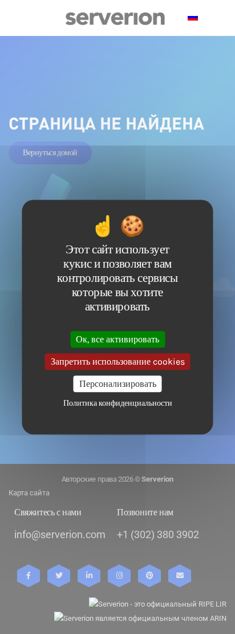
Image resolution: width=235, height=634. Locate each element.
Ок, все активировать (117, 339)
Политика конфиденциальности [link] (117, 403)
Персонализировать (117, 383)
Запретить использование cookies (118, 361)
